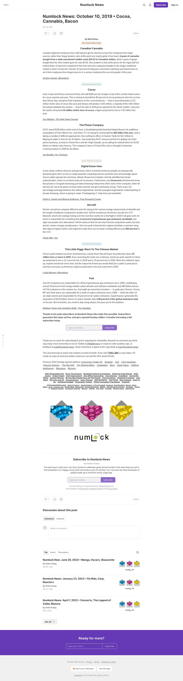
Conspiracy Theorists (72, 388)
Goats (50, 387)
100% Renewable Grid (54, 374)
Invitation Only (58, 387)
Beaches (84, 388)
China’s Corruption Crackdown (107, 382)
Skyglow (108, 362)
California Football (65, 382)
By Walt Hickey (50, 563)
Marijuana (61, 368)
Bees (112, 365)
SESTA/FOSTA (100, 380)
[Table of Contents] (3, 340)
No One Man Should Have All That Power (83, 378)
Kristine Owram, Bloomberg (56, 78)
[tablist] (54, 518)
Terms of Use (104, 486)
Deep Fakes (123, 365)
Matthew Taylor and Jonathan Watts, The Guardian (67, 308)
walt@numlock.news (64, 347)
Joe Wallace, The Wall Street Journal (60, 119)
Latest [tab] (53, 552)
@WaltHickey (93, 344)
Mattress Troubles (57, 388)
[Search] (144, 5)
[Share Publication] (150, 5)
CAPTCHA (113, 380)
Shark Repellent (119, 385)
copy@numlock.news (128, 347)
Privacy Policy (111, 488)
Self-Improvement (74, 376)
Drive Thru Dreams (73, 374)
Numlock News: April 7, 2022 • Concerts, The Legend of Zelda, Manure (77, 602)
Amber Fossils (58, 376)
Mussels (72, 368)
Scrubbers (123, 376)
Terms (96, 662)
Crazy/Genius (111, 376)
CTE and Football (99, 385)
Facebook (109, 385)
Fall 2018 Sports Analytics (116, 387)
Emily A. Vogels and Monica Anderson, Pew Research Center (72, 199)
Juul (117, 362)
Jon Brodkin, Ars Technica (55, 155)
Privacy (89, 662)
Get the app (104, 668)
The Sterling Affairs (85, 365)
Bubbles (92, 388)
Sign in (174, 4)
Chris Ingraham (128, 362)
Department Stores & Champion (97, 374)
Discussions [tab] (63, 552)
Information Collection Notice (90, 488)
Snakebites (102, 365)
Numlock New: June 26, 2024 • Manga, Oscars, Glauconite (78, 559)
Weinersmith (79, 387)
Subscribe (161, 4)
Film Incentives (108, 378)
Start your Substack (84, 668)
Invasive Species (51, 365)
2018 (64, 385)
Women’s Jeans (118, 388)
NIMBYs (102, 387)
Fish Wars (108, 388)
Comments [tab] (49, 519)
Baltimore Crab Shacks (122, 374)
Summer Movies (57, 378)
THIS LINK (113, 353)
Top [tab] (45, 552)
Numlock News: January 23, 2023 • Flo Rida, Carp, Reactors (73, 580)
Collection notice (108, 662)
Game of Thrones (73, 385)
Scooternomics (72, 380)
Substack (78, 675)
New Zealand (125, 380)
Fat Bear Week (69, 387)
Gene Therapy (87, 380)
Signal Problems (86, 385)
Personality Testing (83, 382)
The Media (129, 387)
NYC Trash (100, 388)
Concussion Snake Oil (91, 362)
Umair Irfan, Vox (50, 238)
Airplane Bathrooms (92, 387)
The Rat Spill (68, 365)
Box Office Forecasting (93, 376)
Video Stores (129, 388)
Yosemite (126, 382)
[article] (91, 565)
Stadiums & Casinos (125, 378)
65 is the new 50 (57, 380)
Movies (128, 385)
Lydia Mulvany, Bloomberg (55, 273)
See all (48, 621)
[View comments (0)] (54, 33)
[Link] (39, 48)
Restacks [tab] (60, 519)
